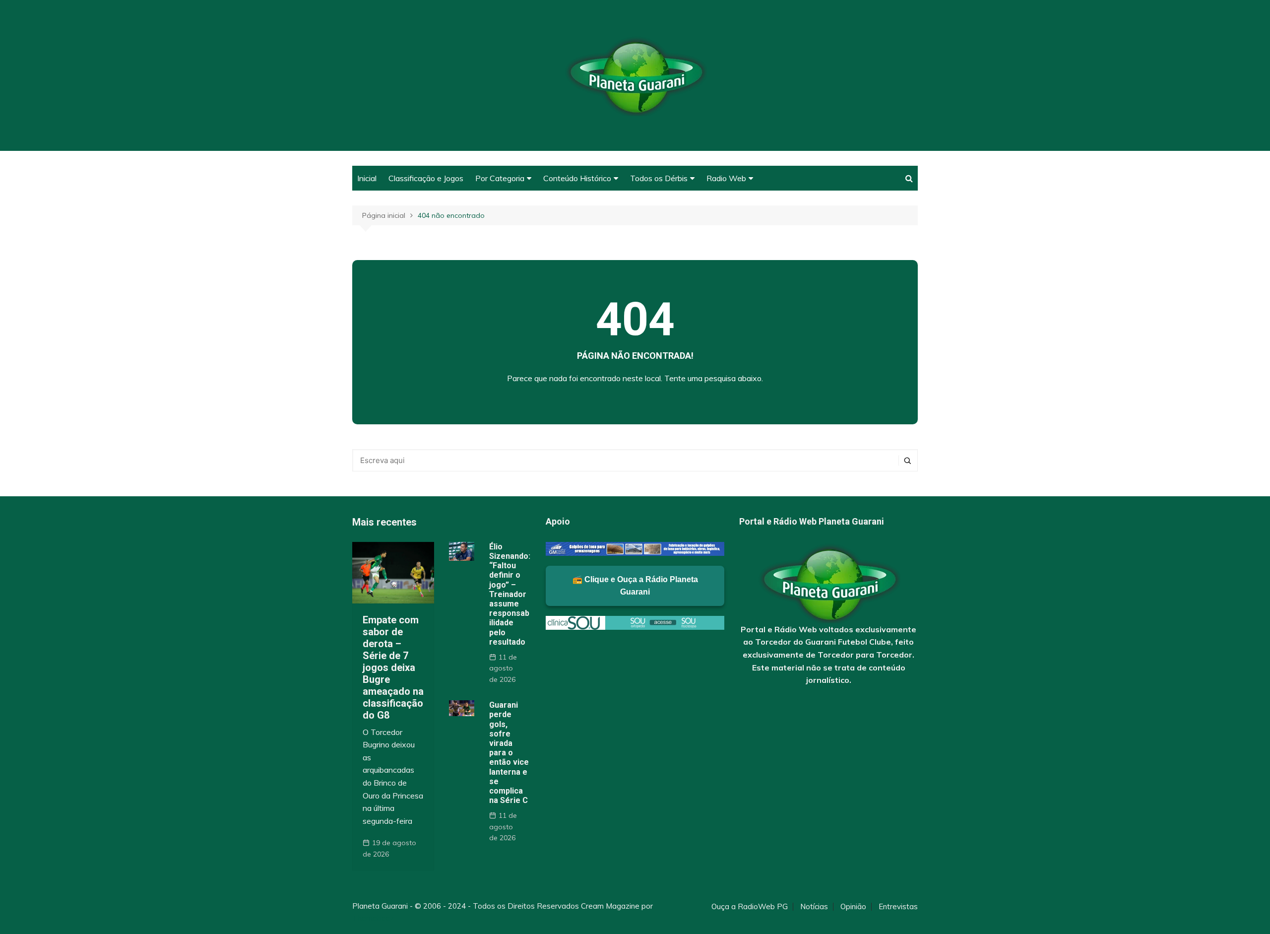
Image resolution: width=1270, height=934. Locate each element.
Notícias (814, 907)
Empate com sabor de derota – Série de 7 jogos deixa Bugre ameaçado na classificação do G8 (393, 667)
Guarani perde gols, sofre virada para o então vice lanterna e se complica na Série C (509, 752)
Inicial (367, 178)
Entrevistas (898, 907)
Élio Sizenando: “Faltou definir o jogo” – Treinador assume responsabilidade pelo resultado (509, 594)
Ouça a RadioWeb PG (749, 907)
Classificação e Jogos (425, 178)
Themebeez (373, 918)
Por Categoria (499, 178)
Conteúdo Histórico (577, 178)
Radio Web (726, 178)
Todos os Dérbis (659, 178)
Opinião (853, 907)
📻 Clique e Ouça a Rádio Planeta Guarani (635, 586)
